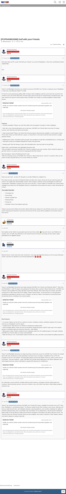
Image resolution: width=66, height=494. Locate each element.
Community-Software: (33, 491)
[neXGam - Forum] (5, 2)
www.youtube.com (46, 103)
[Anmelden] (59, 2)
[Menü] (63, 2)
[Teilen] (63, 44)
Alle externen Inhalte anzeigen (27, 110)
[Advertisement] (21, 23)
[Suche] (55, 2)
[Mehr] (63, 58)
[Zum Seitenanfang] (63, 491)
